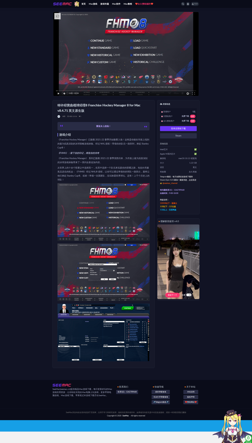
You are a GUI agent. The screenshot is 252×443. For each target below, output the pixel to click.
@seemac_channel (170, 183)
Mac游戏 (93, 4)
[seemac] (59, 116)
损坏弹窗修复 (160, 392)
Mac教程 (128, 4)
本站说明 (191, 392)
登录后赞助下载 (178, 129)
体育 (63, 116)
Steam (178, 136)
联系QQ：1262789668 (127, 392)
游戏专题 (104, 4)
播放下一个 (172, 295)
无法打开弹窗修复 (160, 397)
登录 (196, 4)
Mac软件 (116, 4)
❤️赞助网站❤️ (191, 402)
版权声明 (191, 397)
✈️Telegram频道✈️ (160, 402)
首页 (84, 4)
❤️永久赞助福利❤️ (144, 4)
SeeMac (125, 416)
